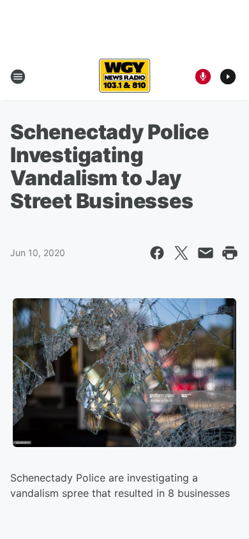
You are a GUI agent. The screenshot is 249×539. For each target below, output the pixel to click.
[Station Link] (124, 76)
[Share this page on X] (181, 253)
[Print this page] (230, 253)
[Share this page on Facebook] (157, 253)
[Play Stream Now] (228, 76)
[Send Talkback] (203, 76)
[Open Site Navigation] (18, 76)
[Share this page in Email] (206, 253)
